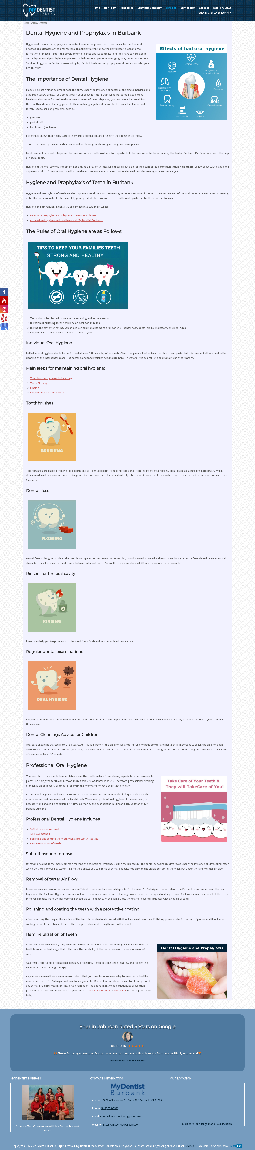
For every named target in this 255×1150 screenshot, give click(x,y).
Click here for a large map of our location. (207, 1124)
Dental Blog (187, 7)
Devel (235, 1146)
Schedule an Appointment (214, 13)
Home (96, 7)
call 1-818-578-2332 (98, 990)
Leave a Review (136, 1060)
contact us (120, 990)
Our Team (110, 7)
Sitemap (190, 1146)
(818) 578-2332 (222, 7)
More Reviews (118, 1060)
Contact (204, 7)
